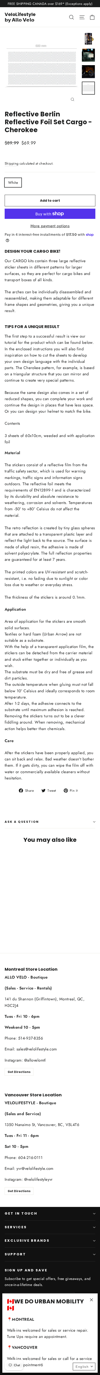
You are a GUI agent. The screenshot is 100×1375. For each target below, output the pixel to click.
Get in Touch (21, 1213)
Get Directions (19, 1072)
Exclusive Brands (27, 1240)
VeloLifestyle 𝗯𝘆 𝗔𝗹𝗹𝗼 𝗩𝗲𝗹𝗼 (20, 17)
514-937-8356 (30, 1038)
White (13, 182)
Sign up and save (26, 1270)
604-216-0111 (30, 1157)
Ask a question (22, 822)
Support (15, 1254)
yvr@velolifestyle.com (35, 1168)
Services (16, 1227)
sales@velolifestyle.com (37, 1049)
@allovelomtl (35, 1060)
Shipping (11, 163)
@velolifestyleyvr (38, 1179)
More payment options (50, 226)
